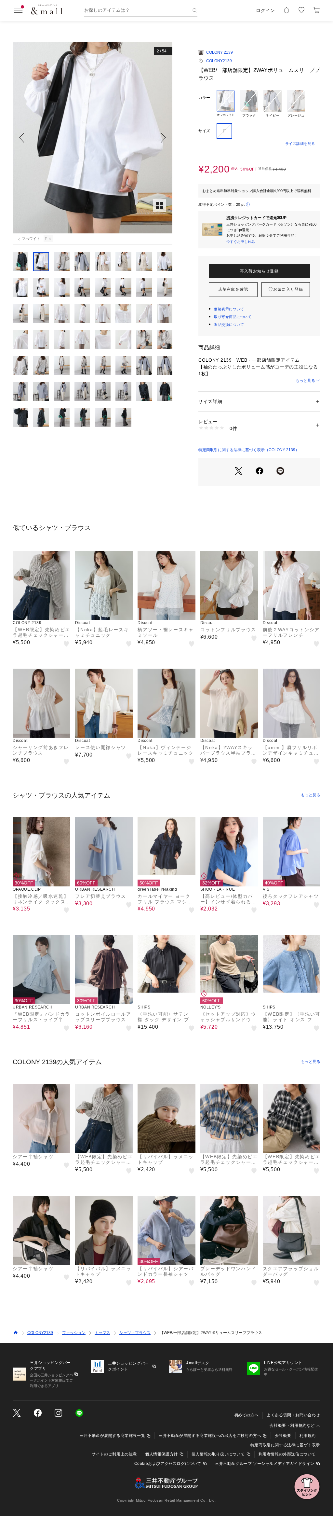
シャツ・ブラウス (135, 1332)
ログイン (265, 10)
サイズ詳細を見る (300, 144)
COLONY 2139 (219, 52)
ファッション (74, 1332)
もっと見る (305, 380)
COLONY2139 (219, 61)
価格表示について (229, 309)
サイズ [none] (204, 131)
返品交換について (229, 325)
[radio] (226, 104)
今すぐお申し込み (240, 241)
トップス (102, 1332)
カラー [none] (204, 97)
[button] (92, 137)
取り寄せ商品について (233, 317)
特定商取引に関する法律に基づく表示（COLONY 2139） (248, 450)
